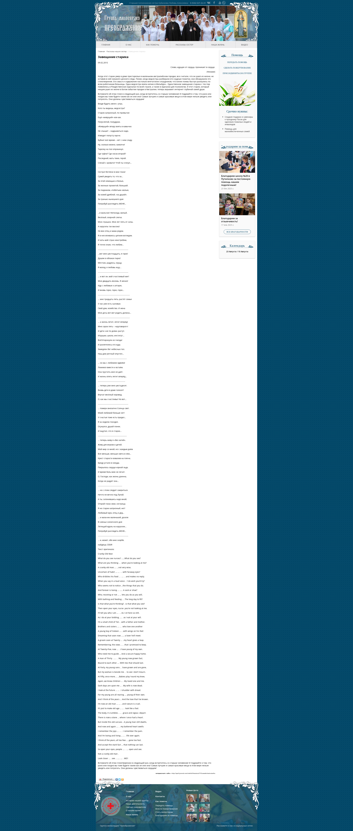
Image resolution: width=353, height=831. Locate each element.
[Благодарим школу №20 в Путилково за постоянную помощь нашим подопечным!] (237, 162)
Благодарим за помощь (166, 815)
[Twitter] (119, 779)
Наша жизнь (132, 814)
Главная (105, 44)
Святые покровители (136, 807)
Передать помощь (237, 62)
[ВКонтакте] (116, 779)
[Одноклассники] (122, 779)
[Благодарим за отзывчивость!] (237, 204)
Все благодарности (237, 231)
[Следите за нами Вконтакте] (208, 3)
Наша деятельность (135, 803)
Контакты (160, 796)
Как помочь (161, 801)
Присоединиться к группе (237, 73)
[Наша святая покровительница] (241, 23)
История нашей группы (137, 800)
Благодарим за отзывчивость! (229, 220)
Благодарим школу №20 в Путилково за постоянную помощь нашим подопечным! (235, 180)
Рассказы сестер (184, 44)
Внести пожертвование (166, 808)
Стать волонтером (164, 812)
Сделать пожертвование (237, 67)
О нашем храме (133, 810)
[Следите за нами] (220, 3)
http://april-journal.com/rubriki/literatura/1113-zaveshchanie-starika (193, 773)
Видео (244, 44)
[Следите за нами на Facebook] (214, 3)
